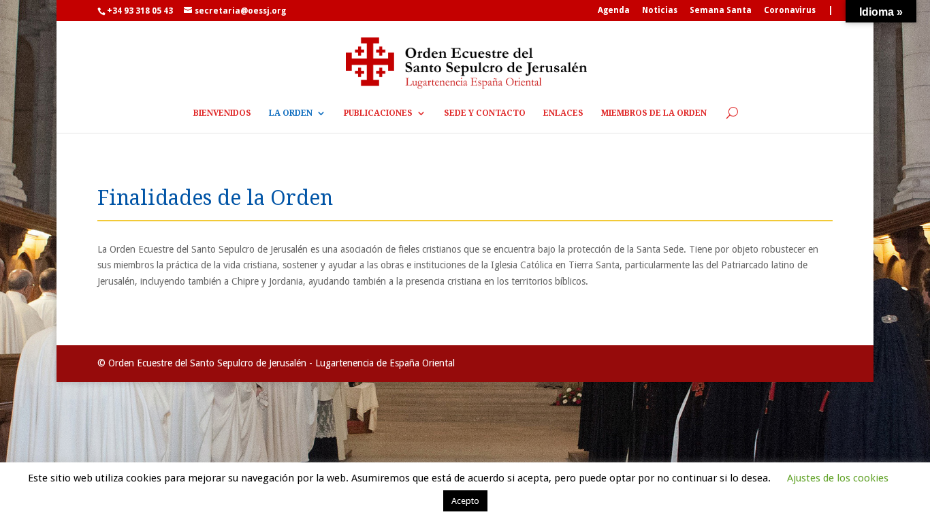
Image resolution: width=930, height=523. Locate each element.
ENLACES (563, 113)
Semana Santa (721, 10)
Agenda (614, 10)
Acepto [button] (465, 501)
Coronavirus (790, 10)
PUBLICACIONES (378, 113)
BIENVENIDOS (222, 113)
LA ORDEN (290, 113)
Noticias (659, 10)
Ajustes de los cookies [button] (837, 478)
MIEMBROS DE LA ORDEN (654, 113)
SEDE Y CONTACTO (485, 113)
